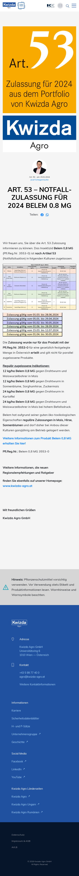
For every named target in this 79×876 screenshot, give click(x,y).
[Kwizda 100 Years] (21, 5)
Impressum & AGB (21, 841)
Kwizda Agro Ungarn (24, 804)
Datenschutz (18, 834)
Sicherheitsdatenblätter (25, 718)
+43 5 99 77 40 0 (29, 672)
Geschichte (18, 742)
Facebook (18, 761)
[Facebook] (42, 214)
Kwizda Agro (19, 796)
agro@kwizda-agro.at (32, 676)
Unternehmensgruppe (25, 734)
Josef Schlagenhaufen (39, 180)
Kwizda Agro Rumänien (26, 812)
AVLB (14, 847)
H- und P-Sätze (21, 726)
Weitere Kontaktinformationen (37, 684)
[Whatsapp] (47, 214)
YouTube (17, 777)
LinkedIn (17, 769)
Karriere (16, 710)
